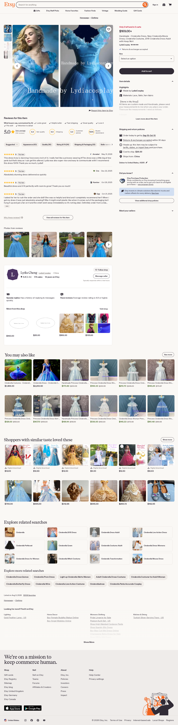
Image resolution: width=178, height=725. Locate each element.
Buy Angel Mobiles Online (59, 621)
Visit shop (104, 309)
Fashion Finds (90, 11)
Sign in (155, 5)
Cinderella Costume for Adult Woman (149, 578)
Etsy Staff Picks (52, 11)
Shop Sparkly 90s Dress (101, 627)
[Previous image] (17, 66)
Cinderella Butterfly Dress (19, 585)
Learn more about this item (147, 119)
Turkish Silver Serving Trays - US (148, 617)
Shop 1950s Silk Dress (100, 637)
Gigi (98, 194)
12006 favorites (29, 595)
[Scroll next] (112, 144)
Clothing (94, 18)
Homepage (84, 18)
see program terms (145, 184)
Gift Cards (138, 11)
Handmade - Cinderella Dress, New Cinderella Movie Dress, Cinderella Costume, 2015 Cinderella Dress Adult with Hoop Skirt (145, 39)
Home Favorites (71, 11)
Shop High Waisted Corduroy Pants (106, 624)
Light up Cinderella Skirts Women (76, 578)
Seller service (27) (108, 144)
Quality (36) (46, 144)
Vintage (105, 11)
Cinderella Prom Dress (45, 578)
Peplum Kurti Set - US (100, 621)
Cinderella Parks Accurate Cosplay (127, 585)
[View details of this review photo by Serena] (16, 244)
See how (155, 193)
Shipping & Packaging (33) (85, 144)
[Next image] (108, 66)
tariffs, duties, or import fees (136, 147)
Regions (170, 720)
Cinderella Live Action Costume (71, 585)
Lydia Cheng (28, 273)
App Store (13, 708)
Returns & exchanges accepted (137, 140)
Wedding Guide (121, 11)
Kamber (96, 182)
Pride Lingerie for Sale (100, 617)
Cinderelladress (98, 585)
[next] (109, 244)
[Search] (145, 5)
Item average (20, 131)
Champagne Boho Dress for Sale (105, 634)
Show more (167, 440)
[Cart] (170, 5)
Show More (89, 642)
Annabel (96, 154)
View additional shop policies (146, 201)
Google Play (32, 708)
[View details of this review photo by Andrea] (44, 244)
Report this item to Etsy (102, 110)
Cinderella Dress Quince (18, 578)
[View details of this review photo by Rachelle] (71, 244)
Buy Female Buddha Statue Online (63, 617)
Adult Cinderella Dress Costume (112, 578)
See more (168, 355)
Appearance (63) (30, 144)
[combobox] (79, 5)
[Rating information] (21, 277)
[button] (101, 276)
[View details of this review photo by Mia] (99, 244)
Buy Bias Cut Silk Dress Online (104, 630)
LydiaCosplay (124, 45)
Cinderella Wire (44, 585)
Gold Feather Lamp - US (15, 617)
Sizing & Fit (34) (63, 144)
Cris (97, 171)
